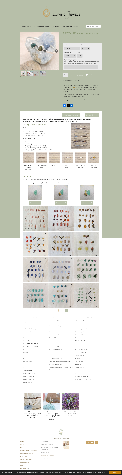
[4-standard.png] (35, 244)
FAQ (21, 465)
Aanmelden (23, 468)
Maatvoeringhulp (25, 462)
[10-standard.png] (61, 295)
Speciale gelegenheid (71, 60)
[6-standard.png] (87, 244)
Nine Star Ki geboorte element (28, 450)
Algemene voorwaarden (26, 453)
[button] (23, 74)
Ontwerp (67, 45)
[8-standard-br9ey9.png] (61, 269)
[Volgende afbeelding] (56, 51)
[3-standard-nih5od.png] (87, 218)
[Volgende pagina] (66, 310)
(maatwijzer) (73, 87)
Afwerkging (68, 52)
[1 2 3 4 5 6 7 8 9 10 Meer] (65, 75)
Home (22, 441)
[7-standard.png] (35, 269)
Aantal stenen (85, 45)
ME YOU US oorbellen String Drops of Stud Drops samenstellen (51, 414)
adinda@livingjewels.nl (47, 455)
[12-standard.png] (87, 295)
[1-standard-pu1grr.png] (35, 218)
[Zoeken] (82, 26)
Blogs (21, 447)
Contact (22, 444)
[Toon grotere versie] (28, 157)
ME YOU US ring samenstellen (70, 412)
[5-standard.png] (61, 244)
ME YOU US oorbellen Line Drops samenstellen (32, 413)
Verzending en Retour (26, 459)
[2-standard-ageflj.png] (61, 218)
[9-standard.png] (87, 269)
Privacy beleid (24, 456)
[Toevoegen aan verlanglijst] (92, 75)
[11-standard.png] (35, 295)
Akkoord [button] (115, 472)
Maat (79, 52)
